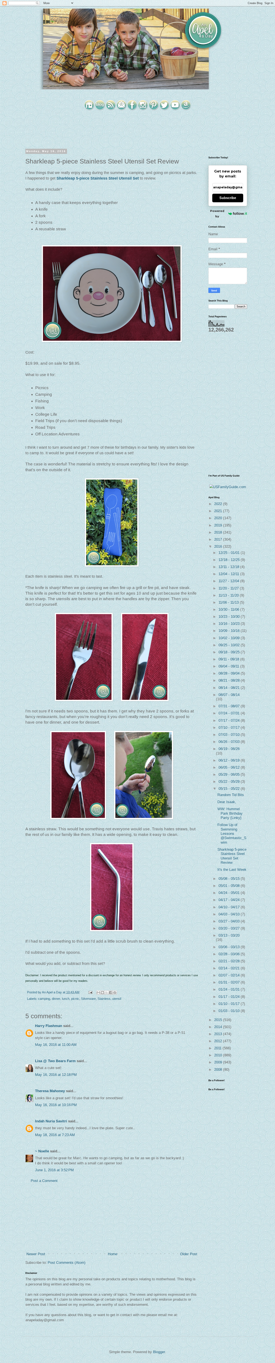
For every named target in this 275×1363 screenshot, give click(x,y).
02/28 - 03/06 (229, 954)
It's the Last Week (231, 870)
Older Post (188, 1254)
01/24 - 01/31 (229, 989)
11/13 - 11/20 (229, 595)
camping (44, 998)
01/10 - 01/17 (229, 1004)
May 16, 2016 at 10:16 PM (56, 1105)
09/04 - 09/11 (229, 666)
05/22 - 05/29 (229, 782)
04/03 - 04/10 (229, 914)
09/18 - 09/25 (229, 652)
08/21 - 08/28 (229, 680)
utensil (116, 998)
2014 (218, 1027)
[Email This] (98, 992)
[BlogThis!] (102, 992)
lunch (65, 998)
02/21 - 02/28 (229, 961)
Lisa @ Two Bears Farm (55, 1061)
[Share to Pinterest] (115, 992)
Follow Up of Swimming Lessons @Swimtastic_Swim (231, 833)
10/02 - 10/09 (229, 638)
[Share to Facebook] (110, 992)
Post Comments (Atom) (67, 1263)
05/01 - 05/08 (229, 886)
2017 (218, 539)
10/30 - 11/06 (229, 609)
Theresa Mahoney (50, 1091)
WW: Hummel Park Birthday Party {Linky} (230, 813)
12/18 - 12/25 (229, 560)
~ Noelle (42, 1151)
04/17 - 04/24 (229, 900)
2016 (218, 546)
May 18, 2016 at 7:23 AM (55, 1135)
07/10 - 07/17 (229, 728)
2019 (218, 525)
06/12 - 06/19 (229, 760)
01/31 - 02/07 (229, 982)
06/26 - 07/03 (229, 742)
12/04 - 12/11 (229, 574)
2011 (218, 1048)
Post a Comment (44, 1181)
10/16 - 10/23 (229, 624)
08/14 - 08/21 (229, 688)
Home (112, 1254)
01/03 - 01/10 (229, 1011)
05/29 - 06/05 (229, 774)
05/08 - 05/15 (229, 879)
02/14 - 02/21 (229, 968)
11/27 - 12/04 (229, 581)
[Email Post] (90, 992)
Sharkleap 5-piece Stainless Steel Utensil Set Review (231, 856)
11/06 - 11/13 (229, 602)
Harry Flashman (48, 1026)
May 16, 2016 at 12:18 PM (56, 1075)
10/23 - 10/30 (229, 617)
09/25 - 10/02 (229, 645)
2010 (218, 1055)
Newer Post (35, 1254)
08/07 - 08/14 (229, 695)
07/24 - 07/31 (229, 713)
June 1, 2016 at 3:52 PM (54, 1170)
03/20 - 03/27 (229, 928)
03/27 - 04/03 (229, 921)
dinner (56, 998)
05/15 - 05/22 (229, 789)
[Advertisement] (111, 1217)
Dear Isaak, (226, 802)
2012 (218, 1041)
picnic (75, 998)
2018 (218, 532)
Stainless (104, 998)
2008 (218, 1070)
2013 (218, 1034)
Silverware (88, 998)
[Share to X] (106, 992)
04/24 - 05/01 (229, 893)
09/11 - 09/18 (229, 659)
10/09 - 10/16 (229, 631)
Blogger (159, 1352)
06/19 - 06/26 (229, 749)
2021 (218, 511)
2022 (218, 504)
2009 (218, 1062)
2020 (218, 518)
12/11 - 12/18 (229, 567)
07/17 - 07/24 (229, 720)
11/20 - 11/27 (229, 588)
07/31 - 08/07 (229, 706)
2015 (218, 1020)
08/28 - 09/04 (229, 673)
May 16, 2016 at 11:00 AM (55, 1045)
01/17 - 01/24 (229, 997)
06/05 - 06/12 (229, 767)
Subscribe (227, 198)
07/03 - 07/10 (229, 735)
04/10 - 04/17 (229, 907)
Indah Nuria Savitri (51, 1121)
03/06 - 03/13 (229, 947)
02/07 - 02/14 (229, 975)
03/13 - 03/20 (229, 935)
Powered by (217, 213)
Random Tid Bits (230, 795)
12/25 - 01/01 (229, 553)
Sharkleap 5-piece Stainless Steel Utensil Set (98, 178)
